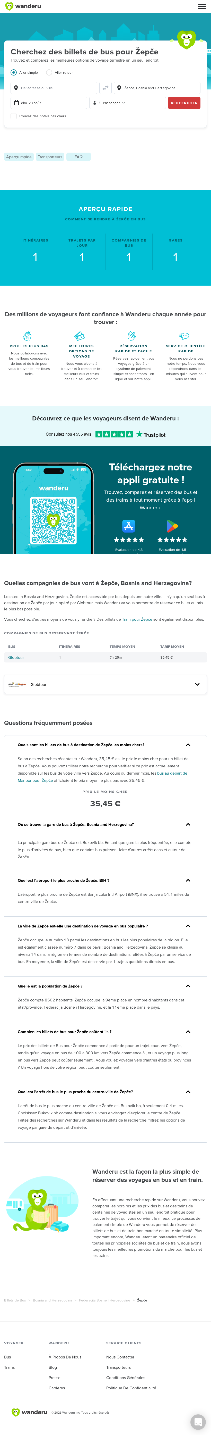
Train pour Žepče (137, 619)
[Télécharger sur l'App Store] (128, 526)
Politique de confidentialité (131, 1388)
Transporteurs (50, 156)
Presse (54, 1377)
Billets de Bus (15, 1300)
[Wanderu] (23, 6)
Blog (53, 1367)
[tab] (28, 75)
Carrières (57, 1388)
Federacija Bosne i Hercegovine (104, 1300)
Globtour (16, 657)
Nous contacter (120, 1357)
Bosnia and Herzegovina (52, 1300)
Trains (9, 1367)
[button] (202, 6)
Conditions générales (125, 1377)
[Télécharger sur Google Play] (172, 526)
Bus (7, 1357)
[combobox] (54, 88)
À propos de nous (65, 1357)
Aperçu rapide (19, 156)
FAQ (79, 156)
